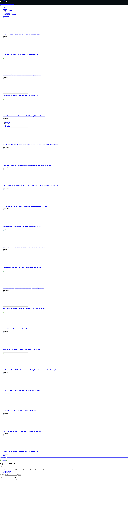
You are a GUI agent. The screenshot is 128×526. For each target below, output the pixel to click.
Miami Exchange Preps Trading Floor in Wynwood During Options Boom (24, 308)
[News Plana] (6, 457)
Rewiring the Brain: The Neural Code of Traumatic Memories (20, 54)
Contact (7, 13)
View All (7, 126)
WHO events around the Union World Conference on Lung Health (22, 267)
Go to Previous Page (7, 471)
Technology (6, 16)
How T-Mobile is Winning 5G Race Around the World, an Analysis (22, 75)
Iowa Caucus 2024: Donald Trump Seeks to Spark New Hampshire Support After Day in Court (30, 145)
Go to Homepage (6, 472)
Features (5, 9)
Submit (14, 477)
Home (4, 7)
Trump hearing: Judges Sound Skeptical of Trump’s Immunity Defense (23, 288)
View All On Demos (10, 14)
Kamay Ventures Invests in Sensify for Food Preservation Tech (21, 95)
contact (5, 455)
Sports (7, 125)
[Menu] (0, 5)
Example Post (9, 10)
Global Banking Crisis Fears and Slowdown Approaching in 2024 (22, 226)
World (7, 124)
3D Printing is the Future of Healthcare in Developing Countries (21, 34)
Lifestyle (7, 122)
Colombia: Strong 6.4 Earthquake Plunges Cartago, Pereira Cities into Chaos (25, 206)
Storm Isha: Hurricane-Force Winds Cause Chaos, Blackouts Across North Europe (27, 165)
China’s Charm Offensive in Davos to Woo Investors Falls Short (21, 349)
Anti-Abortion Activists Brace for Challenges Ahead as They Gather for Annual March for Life (30, 185)
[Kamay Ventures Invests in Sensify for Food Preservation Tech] (15, 487)
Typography (8, 12)
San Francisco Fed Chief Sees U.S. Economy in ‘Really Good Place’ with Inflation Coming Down (30, 370)
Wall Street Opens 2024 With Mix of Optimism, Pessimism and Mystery (24, 247)
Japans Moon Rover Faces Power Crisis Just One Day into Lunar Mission (24, 116)
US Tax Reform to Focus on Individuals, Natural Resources (20, 329)
